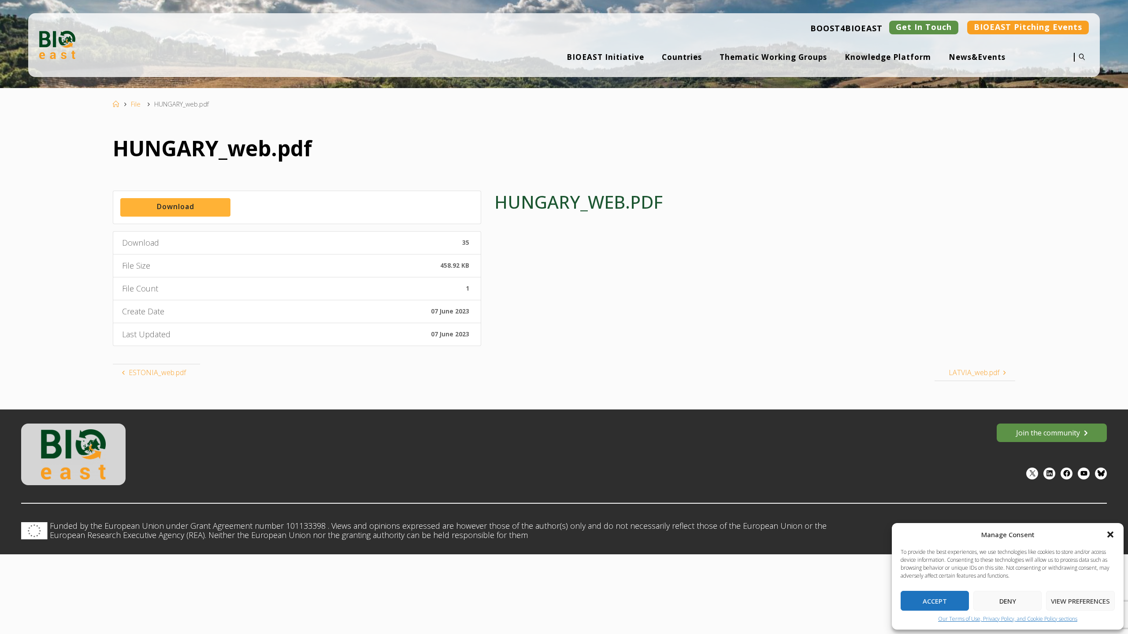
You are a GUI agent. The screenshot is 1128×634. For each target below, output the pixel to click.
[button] (1110, 534)
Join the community (1048, 433)
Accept (935, 601)
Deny (1007, 601)
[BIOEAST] (57, 44)
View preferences (1080, 601)
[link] (1080, 63)
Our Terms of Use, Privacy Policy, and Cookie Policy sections (1007, 619)
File (136, 104)
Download (175, 206)
